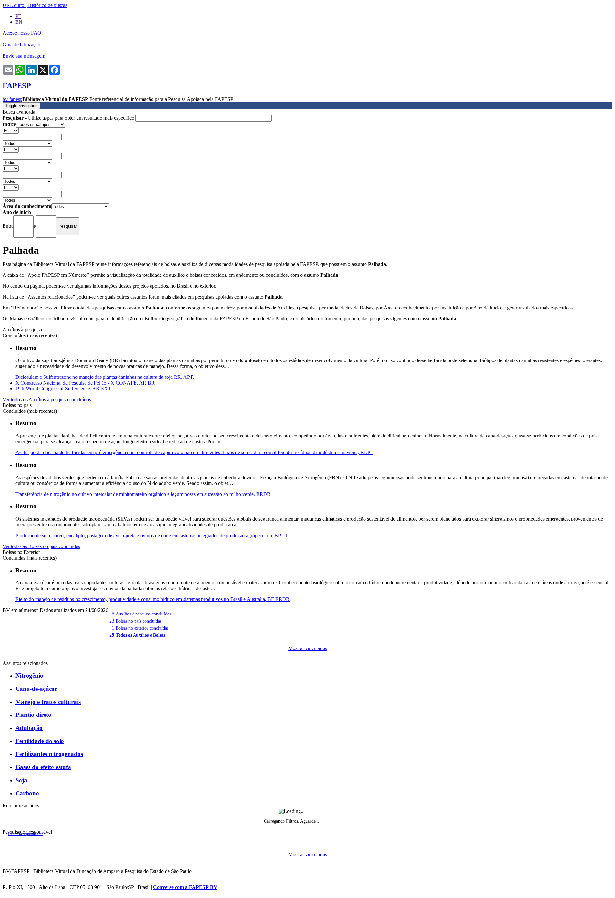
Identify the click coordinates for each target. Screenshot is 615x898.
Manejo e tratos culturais (48, 702)
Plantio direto (33, 714)
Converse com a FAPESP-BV (185, 887)
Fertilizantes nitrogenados (49, 753)
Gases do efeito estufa (43, 767)
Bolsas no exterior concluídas (142, 628)
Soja (21, 780)
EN (18, 22)
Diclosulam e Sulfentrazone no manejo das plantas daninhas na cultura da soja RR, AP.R (104, 377)
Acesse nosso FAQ (22, 33)
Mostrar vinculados (307, 648)
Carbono (27, 793)
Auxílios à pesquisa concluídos (143, 613)
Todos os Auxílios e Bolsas (140, 635)
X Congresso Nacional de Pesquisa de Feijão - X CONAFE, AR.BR (85, 382)
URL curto (13, 5)
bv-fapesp (12, 99)
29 (111, 635)
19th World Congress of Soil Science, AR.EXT (63, 388)
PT (18, 16)
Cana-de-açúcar (36, 688)
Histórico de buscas (47, 5)
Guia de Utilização (21, 44)
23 (111, 620)
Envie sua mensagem (24, 56)
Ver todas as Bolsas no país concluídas (41, 546)
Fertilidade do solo (39, 741)
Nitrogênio (29, 675)
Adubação (29, 727)
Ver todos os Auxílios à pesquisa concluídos (47, 399)
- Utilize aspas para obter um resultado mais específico (69, 118)
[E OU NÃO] (11, 130)
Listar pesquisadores (25, 834)
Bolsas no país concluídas (138, 620)
